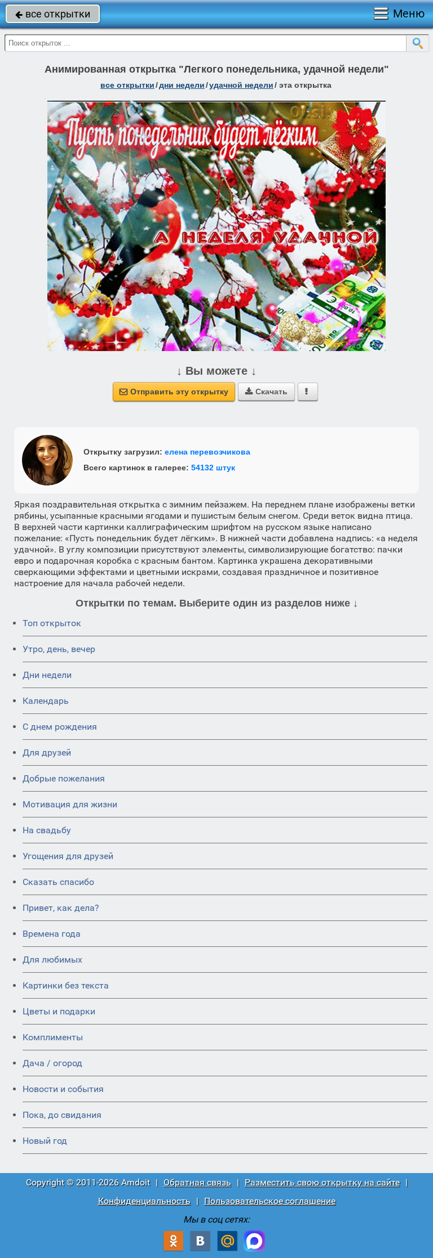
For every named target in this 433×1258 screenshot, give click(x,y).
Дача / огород (52, 1063)
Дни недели (47, 675)
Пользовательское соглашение (269, 1201)
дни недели (182, 84)
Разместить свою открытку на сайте (322, 1182)
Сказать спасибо (58, 882)
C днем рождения (60, 726)
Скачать (266, 391)
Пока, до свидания (62, 1114)
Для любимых (52, 959)
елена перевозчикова (207, 451)
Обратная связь (197, 1182)
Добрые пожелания (64, 778)
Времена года (52, 933)
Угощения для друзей (68, 856)
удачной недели (241, 84)
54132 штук (213, 467)
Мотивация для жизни (70, 804)
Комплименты (53, 1037)
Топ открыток (52, 623)
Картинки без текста (66, 985)
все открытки (52, 14)
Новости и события (63, 1089)
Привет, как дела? (61, 907)
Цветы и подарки (59, 1011)
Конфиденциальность (144, 1201)
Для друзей (47, 752)
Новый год (45, 1140)
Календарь (46, 700)
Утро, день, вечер (59, 649)
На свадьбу (47, 830)
